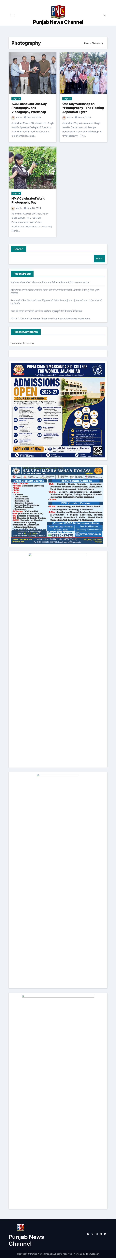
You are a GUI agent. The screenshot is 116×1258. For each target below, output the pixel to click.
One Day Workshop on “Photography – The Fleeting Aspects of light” (83, 108)
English (16, 98)
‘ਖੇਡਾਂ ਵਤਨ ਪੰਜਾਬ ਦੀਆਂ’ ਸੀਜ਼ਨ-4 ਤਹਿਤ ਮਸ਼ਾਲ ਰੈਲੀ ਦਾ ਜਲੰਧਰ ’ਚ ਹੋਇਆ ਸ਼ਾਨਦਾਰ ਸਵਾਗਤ (50, 282)
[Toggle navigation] (12, 15)
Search (19, 249)
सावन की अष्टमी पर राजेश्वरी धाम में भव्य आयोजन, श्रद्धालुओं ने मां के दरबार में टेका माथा (46, 311)
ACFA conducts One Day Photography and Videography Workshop (29, 108)
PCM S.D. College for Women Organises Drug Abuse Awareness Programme (50, 318)
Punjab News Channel (58, 22)
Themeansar (92, 1253)
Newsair (78, 1253)
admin (19, 117)
